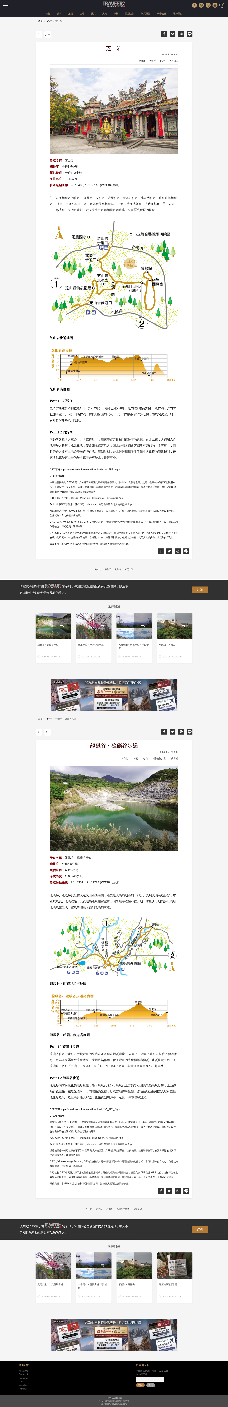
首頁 (40, 21)
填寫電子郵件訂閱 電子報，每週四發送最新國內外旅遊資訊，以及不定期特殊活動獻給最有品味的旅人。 (74, 589)
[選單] (5, 5)
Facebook (23, 1374)
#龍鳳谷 (174, 758)
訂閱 (200, 590)
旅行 (48, 13)
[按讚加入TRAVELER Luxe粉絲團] (194, 5)
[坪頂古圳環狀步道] (175, 1277)
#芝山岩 (174, 60)
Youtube (23, 1385)
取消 (151, 1385)
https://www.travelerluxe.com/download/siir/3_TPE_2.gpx (90, 1109)
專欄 (116, 13)
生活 (82, 13)
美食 (59, 13)
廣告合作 (161, 13)
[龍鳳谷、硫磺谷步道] (53, 638)
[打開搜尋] (221, 5)
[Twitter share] (172, 34)
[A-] (39, 34)
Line (21, 1381)
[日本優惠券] (114, 695)
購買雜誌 (145, 13)
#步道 (163, 60)
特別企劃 (129, 13)
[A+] (47, 34)
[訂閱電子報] (214, 5)
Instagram (24, 1377)
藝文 (93, 13)
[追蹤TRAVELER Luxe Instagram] (201, 5)
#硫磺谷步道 (159, 758)
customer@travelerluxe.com (114, 1403)
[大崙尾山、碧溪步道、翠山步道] (134, 638)
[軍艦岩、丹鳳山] (175, 638)
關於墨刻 (177, 13)
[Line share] (189, 34)
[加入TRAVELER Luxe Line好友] (208, 5)
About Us (23, 1370)
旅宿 (70, 13)
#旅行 (153, 60)
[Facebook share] (164, 34)
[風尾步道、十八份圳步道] (94, 638)
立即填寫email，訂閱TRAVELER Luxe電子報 (152, 1372)
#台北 (142, 60)
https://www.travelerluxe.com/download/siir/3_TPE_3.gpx (90, 469)
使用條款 (23, 1388)
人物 (104, 13)
